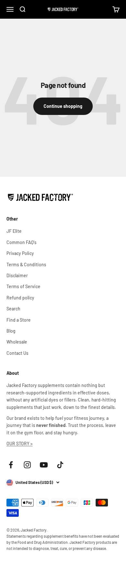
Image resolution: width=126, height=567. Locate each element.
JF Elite (14, 231)
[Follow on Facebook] (10, 464)
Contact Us (17, 353)
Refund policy (20, 297)
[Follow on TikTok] (60, 464)
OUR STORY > (19, 443)
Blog (11, 331)
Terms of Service (23, 286)
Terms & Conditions (26, 264)
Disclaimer (17, 275)
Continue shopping (63, 106)
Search (13, 308)
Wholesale (16, 342)
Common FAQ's (21, 242)
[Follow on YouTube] (43, 464)
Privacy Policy (20, 253)
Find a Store (18, 320)
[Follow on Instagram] (27, 464)
